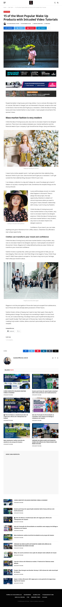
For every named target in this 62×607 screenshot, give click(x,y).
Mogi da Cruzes (20, 597)
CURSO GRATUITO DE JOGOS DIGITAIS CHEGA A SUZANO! (15, 391)
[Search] (57, 2)
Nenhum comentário (38, 23)
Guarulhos (36, 594)
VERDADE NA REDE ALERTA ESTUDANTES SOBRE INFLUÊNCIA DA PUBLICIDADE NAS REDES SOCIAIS (44, 441)
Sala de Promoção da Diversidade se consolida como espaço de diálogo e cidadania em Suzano (43, 416)
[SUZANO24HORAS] (31, 2)
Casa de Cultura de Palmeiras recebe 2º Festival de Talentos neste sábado (34, 562)
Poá (28, 597)
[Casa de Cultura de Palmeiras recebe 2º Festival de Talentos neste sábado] (8, 563)
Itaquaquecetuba (48, 594)
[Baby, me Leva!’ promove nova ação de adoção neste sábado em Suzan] (8, 555)
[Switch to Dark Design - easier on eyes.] (55, 2)
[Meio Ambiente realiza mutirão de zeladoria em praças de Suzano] (17, 430)
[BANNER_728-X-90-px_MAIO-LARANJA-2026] (31, 96)
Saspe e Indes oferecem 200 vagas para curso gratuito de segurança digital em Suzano (34, 580)
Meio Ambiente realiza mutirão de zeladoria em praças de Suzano (14, 441)
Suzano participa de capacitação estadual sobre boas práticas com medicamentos (44, 391)
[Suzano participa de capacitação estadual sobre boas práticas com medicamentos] (45, 381)
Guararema (27, 594)
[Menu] (5, 2)
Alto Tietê (6, 11)
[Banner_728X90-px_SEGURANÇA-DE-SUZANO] (31, 76)
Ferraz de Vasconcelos (14, 594)
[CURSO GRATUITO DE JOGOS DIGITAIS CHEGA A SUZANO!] (17, 381)
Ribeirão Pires (35, 597)
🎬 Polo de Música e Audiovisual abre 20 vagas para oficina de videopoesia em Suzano (16, 416)
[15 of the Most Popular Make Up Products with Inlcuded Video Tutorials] (31, 50)
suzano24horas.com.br (13, 23)
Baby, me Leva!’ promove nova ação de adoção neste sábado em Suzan (35, 553)
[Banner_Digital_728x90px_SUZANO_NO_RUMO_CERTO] (31, 87)
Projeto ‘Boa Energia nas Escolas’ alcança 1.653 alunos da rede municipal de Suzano (36, 571)
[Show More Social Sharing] (48, 28)
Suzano (44, 597)
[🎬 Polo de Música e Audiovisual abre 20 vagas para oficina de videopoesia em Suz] (17, 405)
